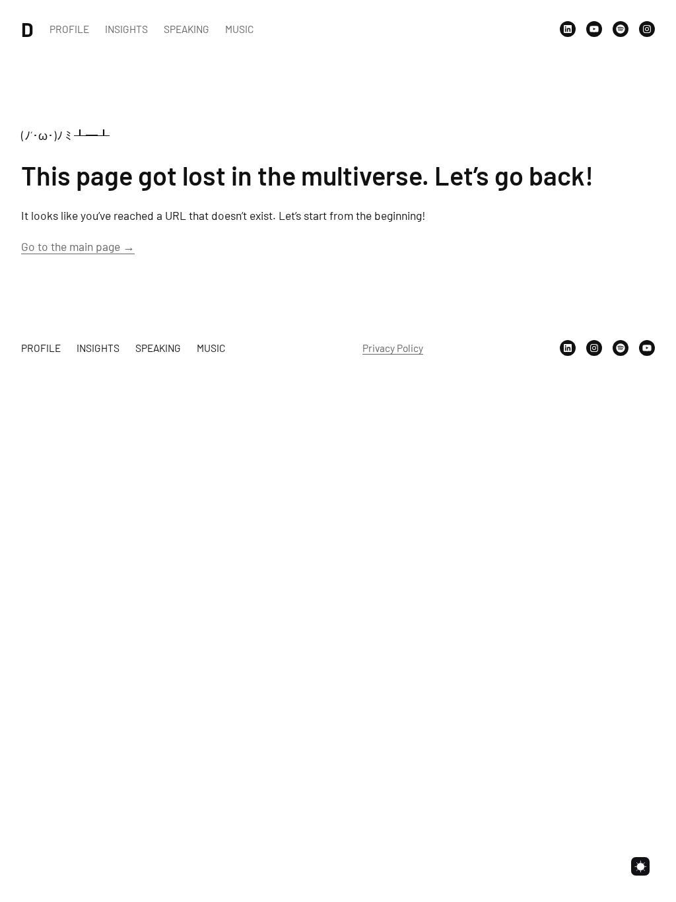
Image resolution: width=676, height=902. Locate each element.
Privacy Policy (392, 347)
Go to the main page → (78, 246)
